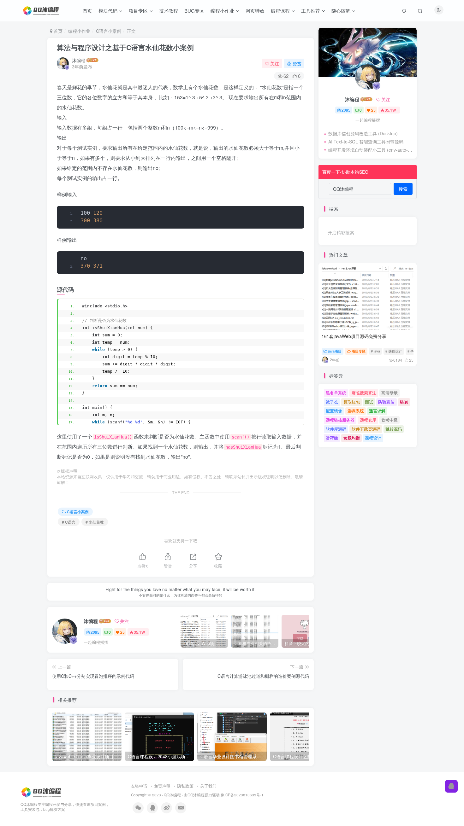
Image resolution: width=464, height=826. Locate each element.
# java (375, 350)
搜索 (403, 189)
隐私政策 (185, 786)
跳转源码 (393, 429)
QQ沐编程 (172, 794)
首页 (57, 31)
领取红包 (351, 402)
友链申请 (139, 786)
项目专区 (359, 350)
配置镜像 (334, 411)
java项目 (335, 350)
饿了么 (332, 402)
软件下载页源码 (366, 429)
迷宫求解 (377, 411)
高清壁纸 (389, 393)
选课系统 (356, 411)
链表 (404, 402)
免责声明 (162, 786)
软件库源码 (336, 429)
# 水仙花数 (95, 522)
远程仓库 (368, 420)
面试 (369, 402)
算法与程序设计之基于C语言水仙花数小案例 (125, 47)
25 (122, 632)
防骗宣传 (386, 402)
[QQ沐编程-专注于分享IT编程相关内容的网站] (42, 791)
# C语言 (68, 522)
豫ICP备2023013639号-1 (242, 794)
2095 (95, 632)
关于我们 (208, 786)
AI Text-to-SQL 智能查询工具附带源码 (365, 141)
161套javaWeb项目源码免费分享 (354, 336)
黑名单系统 (336, 393)
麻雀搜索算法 (364, 393)
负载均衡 (351, 438)
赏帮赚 (332, 438)
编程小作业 (79, 31)
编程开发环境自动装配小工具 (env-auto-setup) (370, 150)
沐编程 (78, 60)
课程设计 (373, 438)
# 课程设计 (393, 350)
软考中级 (389, 420)
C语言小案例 (108, 31)
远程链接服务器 (340, 420)
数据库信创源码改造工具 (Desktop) (363, 133)
